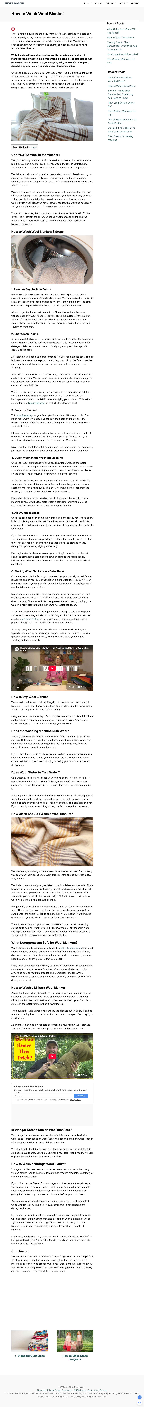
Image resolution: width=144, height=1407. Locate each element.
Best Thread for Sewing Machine (120, 138)
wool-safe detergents (70, 948)
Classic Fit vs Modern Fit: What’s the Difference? (121, 130)
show (34, 147)
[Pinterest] (13, 29)
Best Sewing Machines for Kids (121, 61)
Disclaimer (67, 1390)
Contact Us (93, 1390)
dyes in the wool (36, 403)
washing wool (24, 415)
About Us (41, 1390)
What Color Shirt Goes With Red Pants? (121, 31)
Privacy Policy (53, 1390)
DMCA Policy (80, 1390)
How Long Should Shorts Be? (122, 54)
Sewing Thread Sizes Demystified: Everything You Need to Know (122, 46)
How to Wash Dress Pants (120, 37)
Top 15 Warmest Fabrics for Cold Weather (122, 121)
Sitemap (103, 1390)
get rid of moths (30, 619)
